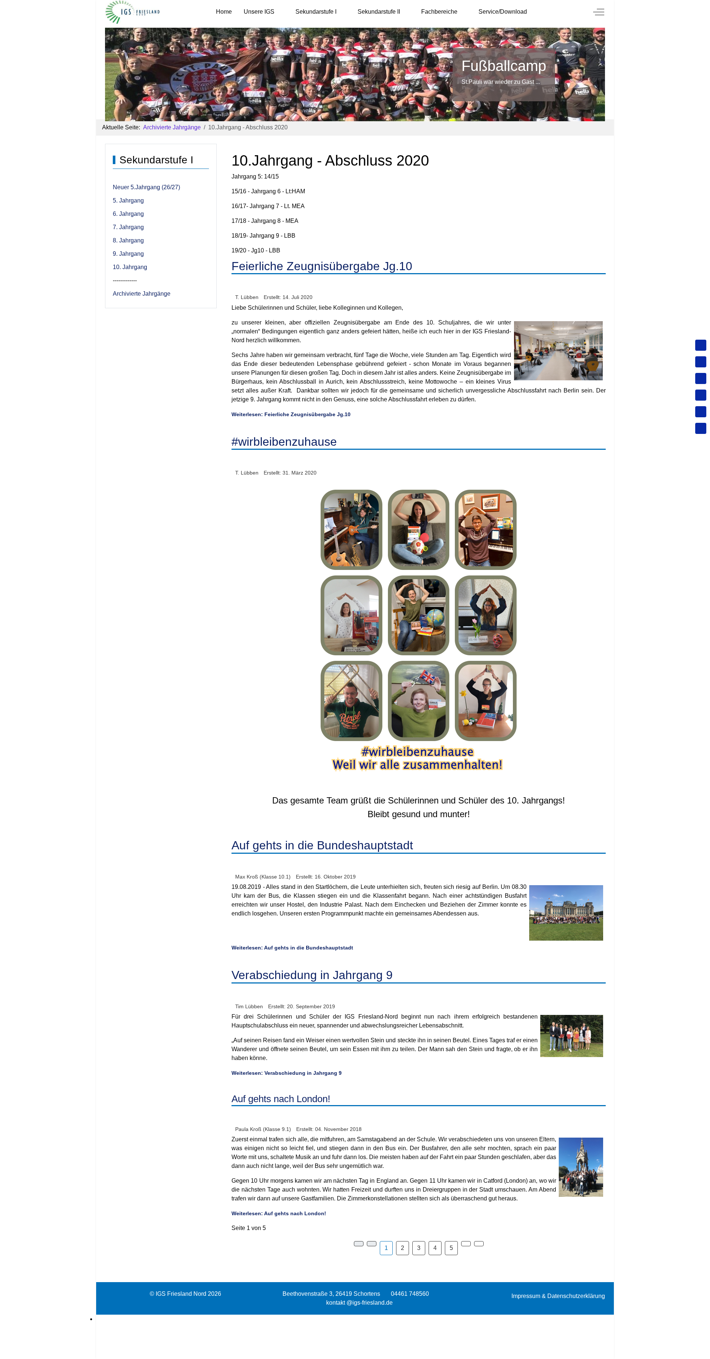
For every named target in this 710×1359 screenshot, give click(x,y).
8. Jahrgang (128, 240)
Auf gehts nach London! (280, 1098)
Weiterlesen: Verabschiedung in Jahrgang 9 (286, 1073)
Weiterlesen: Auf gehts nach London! (278, 1213)
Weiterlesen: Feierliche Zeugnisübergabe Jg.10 (291, 414)
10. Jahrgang (130, 267)
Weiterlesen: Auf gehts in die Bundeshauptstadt (292, 948)
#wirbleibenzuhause (284, 441)
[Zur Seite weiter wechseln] (466, 1243)
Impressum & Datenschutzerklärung (558, 1296)
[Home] (700, 345)
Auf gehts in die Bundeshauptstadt (322, 845)
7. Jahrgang (128, 227)
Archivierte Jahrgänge (141, 294)
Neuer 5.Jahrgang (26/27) (146, 187)
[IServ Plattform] (700, 411)
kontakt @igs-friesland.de (359, 1302)
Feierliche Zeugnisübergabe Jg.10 (321, 266)
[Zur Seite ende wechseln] (479, 1243)
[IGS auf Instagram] (700, 395)
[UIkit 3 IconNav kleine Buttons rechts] (355, 1319)
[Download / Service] (700, 361)
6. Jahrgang (128, 214)
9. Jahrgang (128, 254)
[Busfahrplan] (700, 428)
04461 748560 (410, 1294)
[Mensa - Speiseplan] (700, 378)
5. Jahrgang (128, 200)
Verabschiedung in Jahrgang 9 (312, 975)
